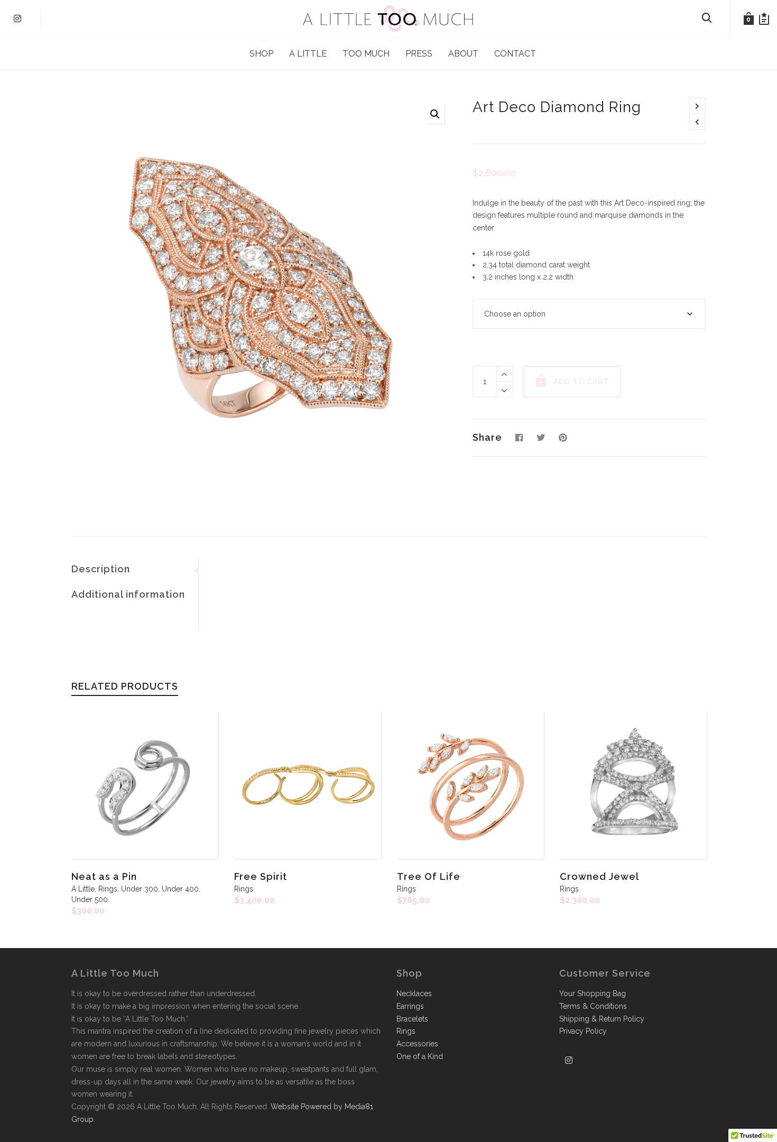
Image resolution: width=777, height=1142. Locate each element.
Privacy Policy (583, 1031)
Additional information (128, 594)
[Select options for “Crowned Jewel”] (584, 834)
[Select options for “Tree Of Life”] (421, 834)
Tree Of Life (428, 876)
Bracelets (412, 1019)
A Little (83, 889)
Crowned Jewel (599, 876)
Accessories (417, 1043)
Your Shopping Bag (592, 993)
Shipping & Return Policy (601, 1019)
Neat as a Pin (104, 876)
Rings (107, 889)
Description (100, 568)
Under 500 (89, 899)
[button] (435, 114)
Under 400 (180, 889)
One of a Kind (419, 1056)
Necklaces (414, 993)
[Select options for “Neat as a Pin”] (95, 834)
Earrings (410, 1006)
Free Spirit (260, 876)
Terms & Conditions (593, 1006)
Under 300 (139, 889)
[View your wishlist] (764, 18)
